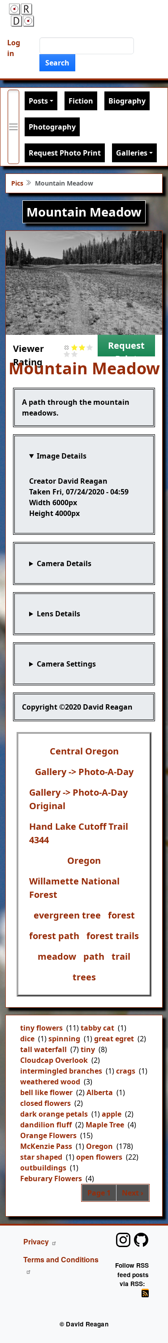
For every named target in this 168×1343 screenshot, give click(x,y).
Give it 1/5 (74, 347)
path (93, 956)
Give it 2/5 (82, 347)
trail (121, 956)
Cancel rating (67, 347)
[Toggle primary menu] (13, 127)
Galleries (131, 153)
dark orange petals (54, 1114)
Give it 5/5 (74, 354)
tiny (88, 1049)
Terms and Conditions (61, 1259)
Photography (52, 127)
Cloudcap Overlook (54, 1060)
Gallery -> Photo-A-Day (84, 772)
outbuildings (43, 1168)
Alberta (99, 1092)
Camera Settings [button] (66, 664)
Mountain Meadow (84, 368)
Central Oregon (84, 751)
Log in (13, 48)
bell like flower (46, 1092)
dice (27, 1039)
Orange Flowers (48, 1135)
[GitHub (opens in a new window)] (141, 1240)
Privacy (36, 1241)
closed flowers (45, 1103)
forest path (54, 936)
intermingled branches (61, 1071)
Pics (17, 183)
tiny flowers (41, 1028)
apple (111, 1114)
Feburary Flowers (51, 1178)
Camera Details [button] (64, 563)
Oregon (84, 860)
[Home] (21, 15)
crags (125, 1071)
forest (121, 915)
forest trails (112, 936)
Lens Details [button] (58, 614)
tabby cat (97, 1028)
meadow (57, 956)
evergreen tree (67, 915)
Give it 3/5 (90, 347)
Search (57, 63)
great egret (114, 1039)
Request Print (126, 347)
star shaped (41, 1157)
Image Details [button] (61, 456)
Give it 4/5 (67, 354)
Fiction (81, 101)
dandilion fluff (46, 1125)
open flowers (99, 1157)
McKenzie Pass (46, 1146)
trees (84, 977)
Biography (127, 101)
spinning (64, 1039)
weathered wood (50, 1082)
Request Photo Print (65, 153)
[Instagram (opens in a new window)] (123, 1240)
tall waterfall (43, 1049)
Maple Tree (105, 1125)
